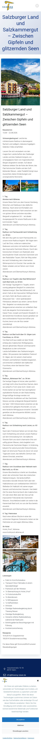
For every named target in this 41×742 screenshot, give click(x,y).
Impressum (31, 738)
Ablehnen (20, 725)
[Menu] (37, 5)
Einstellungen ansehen (20, 731)
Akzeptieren (20, 719)
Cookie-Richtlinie (7, 738)
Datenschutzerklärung (19, 738)
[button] (38, 681)
